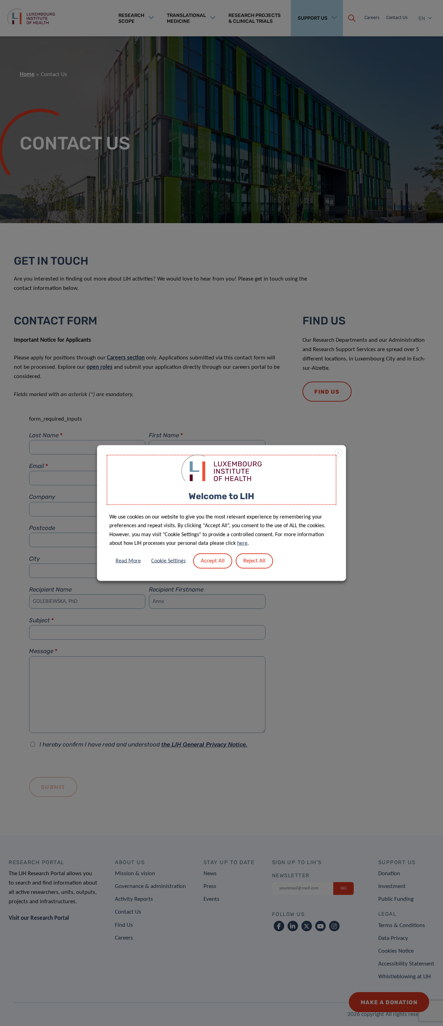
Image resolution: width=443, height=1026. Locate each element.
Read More (128, 561)
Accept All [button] (213, 561)
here (242, 543)
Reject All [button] (254, 561)
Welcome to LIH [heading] (221, 496)
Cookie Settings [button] (168, 561)
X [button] (338, 453)
